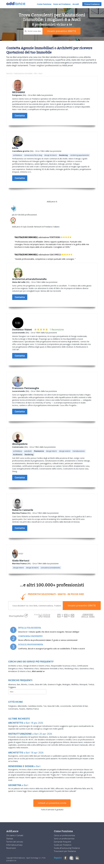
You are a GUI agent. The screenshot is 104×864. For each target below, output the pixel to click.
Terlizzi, (91, 684)
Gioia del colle (18, 282)
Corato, (31, 684)
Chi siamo (10, 835)
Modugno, (66, 684)
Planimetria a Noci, (32, 668)
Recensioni (11, 848)
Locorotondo (18, 332)
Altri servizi (37, 671)
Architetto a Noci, (15, 666)
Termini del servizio (14, 841)
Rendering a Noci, (72, 668)
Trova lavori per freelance (65, 851)
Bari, (19, 684)
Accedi (76, 4)
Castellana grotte (20, 151)
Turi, (45, 706)
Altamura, (12, 684)
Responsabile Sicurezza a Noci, (64, 666)
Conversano (18, 447)
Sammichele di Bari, (80, 706)
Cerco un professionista (64, 835)
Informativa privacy (14, 845)
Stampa (9, 838)
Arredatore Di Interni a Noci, (20, 671)
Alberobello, (23, 706)
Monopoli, (83, 684)
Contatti (19, 835)
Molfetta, (75, 684)
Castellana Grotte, (35, 706)
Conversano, (13, 709)
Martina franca (19, 513)
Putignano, (13, 706)
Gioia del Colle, (41, 684)
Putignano (17, 95)
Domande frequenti (62, 841)
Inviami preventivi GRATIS (82, 605)
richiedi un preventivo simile (52, 803)
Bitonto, (24, 684)
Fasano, (22, 709)
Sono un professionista (64, 838)
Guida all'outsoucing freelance (67, 848)
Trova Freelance (92, 4)
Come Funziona (44, 4)
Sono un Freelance (62, 4)
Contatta (20, 115)
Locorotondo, (66, 706)
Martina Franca (32, 709)
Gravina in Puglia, (55, 684)
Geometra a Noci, (87, 668)
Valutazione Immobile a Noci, (52, 668)
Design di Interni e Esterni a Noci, (37, 666)
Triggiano (12, 687)
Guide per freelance (62, 845)
